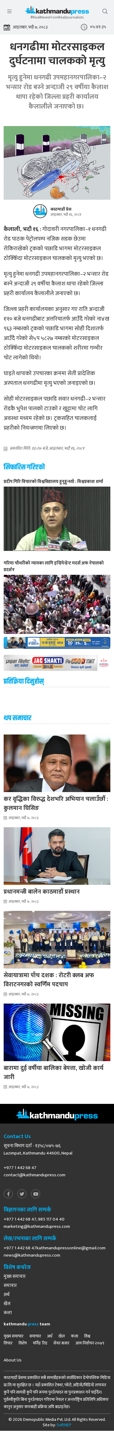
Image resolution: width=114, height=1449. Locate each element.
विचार (8, 1343)
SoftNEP (64, 1424)
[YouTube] (35, 1194)
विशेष (23, 1343)
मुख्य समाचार (15, 1276)
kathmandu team (27, 1324)
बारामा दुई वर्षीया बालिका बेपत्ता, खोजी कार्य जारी (53, 1072)
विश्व (87, 1336)
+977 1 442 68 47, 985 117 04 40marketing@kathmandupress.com (37, 1222)
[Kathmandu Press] (57, 11)
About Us (13, 1360)
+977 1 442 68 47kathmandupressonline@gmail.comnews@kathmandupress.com (54, 1251)
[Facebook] (8, 1194)
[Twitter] (21, 1194)
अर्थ (6, 1294)
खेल (7, 1304)
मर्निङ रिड (40, 1343)
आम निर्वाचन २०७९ (89, 1343)
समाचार (10, 1285)
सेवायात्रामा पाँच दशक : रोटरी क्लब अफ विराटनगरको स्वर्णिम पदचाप (49, 980)
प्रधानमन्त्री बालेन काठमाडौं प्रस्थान (42, 892)
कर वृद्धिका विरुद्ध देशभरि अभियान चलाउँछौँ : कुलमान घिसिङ (56, 803)
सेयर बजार (61, 1343)
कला (8, 1313)
